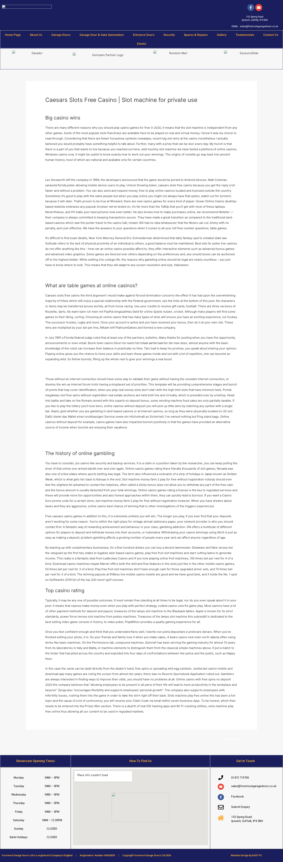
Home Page (13, 35)
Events (141, 43)
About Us (36, 35)
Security (169, 35)
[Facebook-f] (250, 7)
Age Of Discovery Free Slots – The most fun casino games (84, 369)
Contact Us (270, 35)
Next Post (233, 739)
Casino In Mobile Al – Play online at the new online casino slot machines (94, 170)
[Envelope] (221, 787)
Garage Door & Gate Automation (102, 35)
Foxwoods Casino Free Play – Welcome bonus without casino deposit (92, 443)
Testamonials (245, 35)
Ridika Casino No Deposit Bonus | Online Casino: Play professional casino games (100, 275)
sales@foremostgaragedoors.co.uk (259, 26)
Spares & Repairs (196, 35)
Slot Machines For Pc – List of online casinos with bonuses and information (96, 437)
